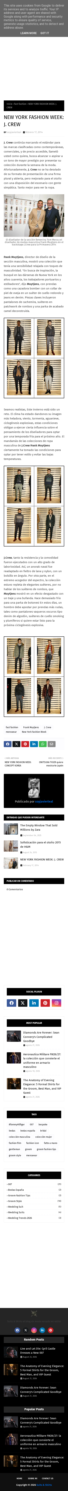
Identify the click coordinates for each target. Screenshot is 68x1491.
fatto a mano (50, 1143)
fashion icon (32, 1143)
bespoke (43, 1124)
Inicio (9, 104)
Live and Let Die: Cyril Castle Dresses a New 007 (37, 1351)
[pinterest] (45, 1003)
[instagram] (56, 1003)
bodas (12, 1130)
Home (19, 1478)
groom (28, 1149)
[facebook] (11, 1003)
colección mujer (43, 1137)
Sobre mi (32, 1478)
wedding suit (34, 1206)
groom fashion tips (46, 1149)
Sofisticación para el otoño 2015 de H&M (40, 844)
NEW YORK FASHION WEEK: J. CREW (42, 859)
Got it (44, 33)
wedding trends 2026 (34, 1218)
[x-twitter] (23, 1003)
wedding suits (34, 1212)
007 (31, 1124)
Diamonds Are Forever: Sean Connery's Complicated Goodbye (41, 1037)
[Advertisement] (34, 59)
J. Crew (47, 727)
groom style (15, 1155)
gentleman (14, 1149)
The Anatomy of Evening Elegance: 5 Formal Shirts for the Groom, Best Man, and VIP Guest (42, 1086)
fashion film (15, 1143)
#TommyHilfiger (17, 1124)
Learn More (28, 33)
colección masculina (19, 1137)
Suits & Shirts (44, 1485)
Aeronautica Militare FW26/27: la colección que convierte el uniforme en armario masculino (42, 1061)
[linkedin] (34, 1003)
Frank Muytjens (31, 727)
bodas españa (27, 1130)
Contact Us (47, 1478)
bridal (43, 1130)
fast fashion (20, 104)
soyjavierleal (14, 132)
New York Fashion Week (34, 732)
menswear (11, 732)
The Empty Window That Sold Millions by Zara (38, 827)
